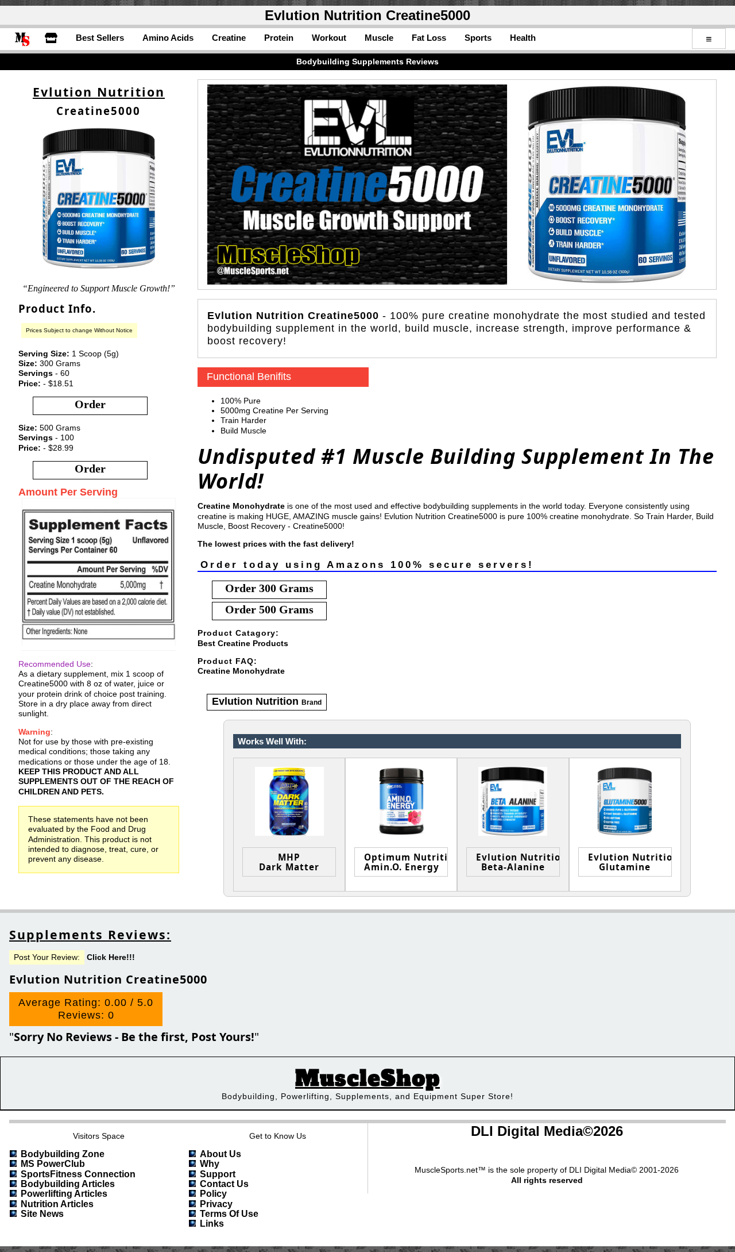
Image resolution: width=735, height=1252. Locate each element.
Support (217, 1174)
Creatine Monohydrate (241, 670)
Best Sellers (100, 38)
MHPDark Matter (289, 862)
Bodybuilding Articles (68, 1184)
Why (209, 1164)
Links (212, 1223)
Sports (478, 38)
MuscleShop (367, 1079)
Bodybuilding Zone (63, 1154)
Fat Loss (429, 38)
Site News (42, 1214)
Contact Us (224, 1184)
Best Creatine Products (243, 643)
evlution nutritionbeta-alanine (518, 862)
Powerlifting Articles (64, 1194)
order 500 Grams (269, 609)
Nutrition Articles (57, 1204)
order (90, 404)
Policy (213, 1194)
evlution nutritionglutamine (630, 862)
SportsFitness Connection (78, 1174)
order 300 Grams (269, 588)
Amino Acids (168, 38)
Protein (278, 38)
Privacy (216, 1204)
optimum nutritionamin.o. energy (406, 862)
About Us (220, 1154)
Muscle (379, 38)
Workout (329, 38)
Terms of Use (229, 1214)
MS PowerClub (53, 1164)
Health (523, 38)
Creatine (229, 38)
